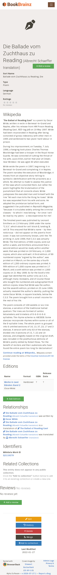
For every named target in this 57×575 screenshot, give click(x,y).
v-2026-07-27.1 (29, 573)
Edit (29, 519)
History (30, 525)
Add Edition (14, 399)
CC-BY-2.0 (28, 570)
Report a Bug (45, 573)
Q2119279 (8, 455)
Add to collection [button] (29, 543)
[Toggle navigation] (51, 4)
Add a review (44, 66)
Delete (29, 531)
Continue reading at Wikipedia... (19, 352)
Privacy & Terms (50, 564)
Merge (29, 537)
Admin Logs (48, 561)
